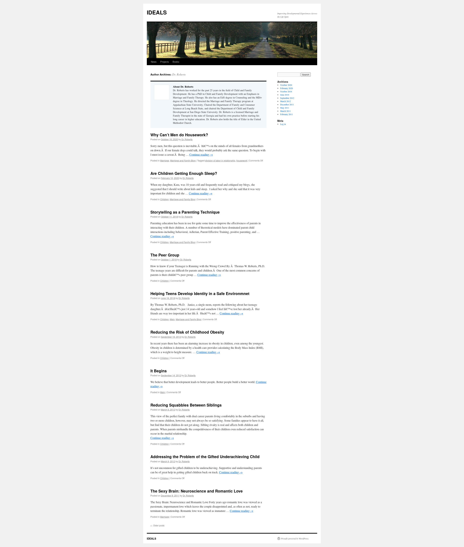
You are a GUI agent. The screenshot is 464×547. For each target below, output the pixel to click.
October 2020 (286, 84)
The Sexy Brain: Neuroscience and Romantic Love (196, 491)
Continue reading (201, 154)
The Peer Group (164, 255)
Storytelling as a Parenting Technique (185, 212)
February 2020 (286, 88)
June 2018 (284, 94)
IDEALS (157, 12)
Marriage (164, 160)
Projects (164, 61)
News (154, 61)
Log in (283, 124)
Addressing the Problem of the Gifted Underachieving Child (205, 456)
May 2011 (284, 107)
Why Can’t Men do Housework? (179, 134)
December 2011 (287, 104)
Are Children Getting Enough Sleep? (183, 173)
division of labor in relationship (220, 160)
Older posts (157, 525)
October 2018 (286, 91)
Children (164, 199)
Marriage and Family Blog (183, 160)
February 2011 (286, 114)
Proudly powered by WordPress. (295, 538)
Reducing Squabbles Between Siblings (186, 405)
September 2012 (287, 97)
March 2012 (285, 101)
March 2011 (285, 111)
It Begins (158, 370)
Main (172, 319)
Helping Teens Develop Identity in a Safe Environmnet (199, 293)
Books (176, 61)
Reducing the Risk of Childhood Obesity (187, 332)
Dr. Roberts (179, 74)
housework (241, 160)
